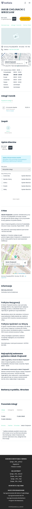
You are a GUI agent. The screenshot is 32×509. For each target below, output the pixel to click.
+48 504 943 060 (14, 49)
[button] (15, 257)
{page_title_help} (16, 476)
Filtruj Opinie (4, 166)
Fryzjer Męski (21, 416)
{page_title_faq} (16, 479)
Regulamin (16, 464)
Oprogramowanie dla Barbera (16, 498)
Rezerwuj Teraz (25, 19)
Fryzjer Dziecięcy (6, 419)
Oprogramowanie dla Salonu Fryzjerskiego (16, 493)
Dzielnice (19, 410)
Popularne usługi (7, 100)
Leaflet (15, 273)
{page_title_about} (16, 474)
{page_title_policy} (16, 462)
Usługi (3, 410)
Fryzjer (3, 416)
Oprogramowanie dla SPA (16, 495)
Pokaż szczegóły (10, 110)
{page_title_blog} (16, 481)
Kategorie (11, 410)
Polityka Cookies (16, 467)
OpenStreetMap (21, 273)
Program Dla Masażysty (16, 500)
